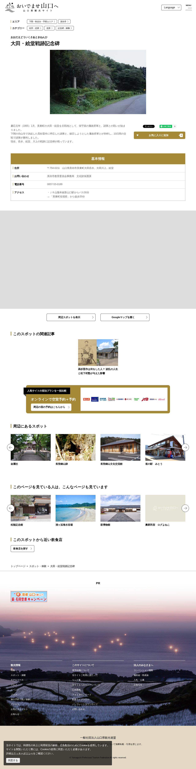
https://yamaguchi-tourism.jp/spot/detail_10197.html (76, 511)
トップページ (18, 566)
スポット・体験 (37, 566)
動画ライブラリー (80, 699)
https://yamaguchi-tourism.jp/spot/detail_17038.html (31, 511)
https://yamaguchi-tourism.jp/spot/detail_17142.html (120, 450)
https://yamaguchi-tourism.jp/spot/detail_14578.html (31, 450)
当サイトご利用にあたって (85, 675)
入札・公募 (139, 680)
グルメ (14, 685)
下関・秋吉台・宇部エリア (41, 21)
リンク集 (76, 680)
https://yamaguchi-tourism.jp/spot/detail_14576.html (76, 450)
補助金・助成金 (141, 675)
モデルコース (17, 680)
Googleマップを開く (123, 317)
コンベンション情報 (143, 670)
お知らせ (15, 714)
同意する (13, 760)
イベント (15, 689)
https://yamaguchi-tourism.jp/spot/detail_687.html (165, 511)
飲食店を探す (20, 548)
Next (185, 447)
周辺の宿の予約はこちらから (49, 407)
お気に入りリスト (19, 709)
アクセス (15, 704)
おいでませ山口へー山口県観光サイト (26, 4)
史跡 (48, 28)
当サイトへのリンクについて (86, 685)
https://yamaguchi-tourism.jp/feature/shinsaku (98, 357)
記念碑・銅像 (64, 28)
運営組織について (80, 670)
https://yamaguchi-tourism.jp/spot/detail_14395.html (120, 511)
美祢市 (63, 21)
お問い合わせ (78, 709)
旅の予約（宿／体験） (21, 699)
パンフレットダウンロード (85, 704)
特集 (13, 670)
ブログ (14, 694)
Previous (10, 447)
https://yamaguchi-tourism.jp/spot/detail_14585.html (165, 450)
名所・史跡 (34, 28)
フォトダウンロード (81, 694)
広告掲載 (76, 689)
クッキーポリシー (23, 753)
